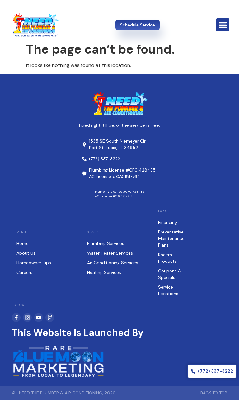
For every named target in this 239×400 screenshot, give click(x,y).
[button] (222, 24)
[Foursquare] (49, 317)
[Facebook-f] (16, 317)
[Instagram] (27, 317)
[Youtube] (38, 317)
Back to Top (213, 393)
